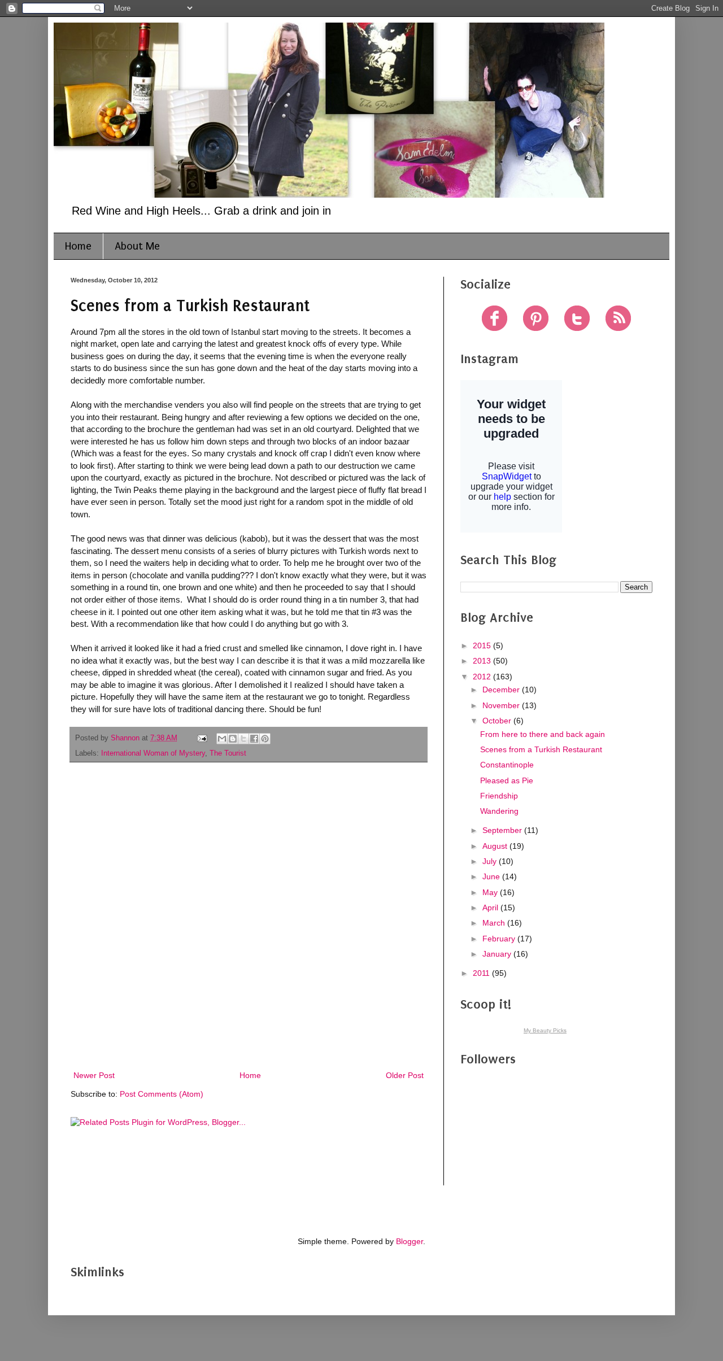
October (497, 720)
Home (78, 246)
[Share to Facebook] (254, 738)
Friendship (499, 795)
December (502, 689)
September (503, 830)
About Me (137, 246)
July (490, 861)
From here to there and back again (542, 734)
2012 (483, 676)
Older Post (405, 1075)
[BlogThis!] (232, 738)
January (497, 953)
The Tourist (228, 753)
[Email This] (222, 738)
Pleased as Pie (506, 780)
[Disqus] (248, 918)
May (491, 892)
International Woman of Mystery (153, 753)
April (491, 907)
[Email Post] (202, 738)
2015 (483, 645)
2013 (483, 660)
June (492, 876)
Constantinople (507, 764)
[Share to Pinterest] (265, 738)
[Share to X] (243, 738)
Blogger (409, 1241)
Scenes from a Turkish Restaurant (541, 749)
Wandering (499, 810)
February (499, 938)
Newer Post (94, 1075)
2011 (482, 973)
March (494, 922)
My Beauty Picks (545, 1030)
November (502, 705)
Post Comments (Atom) (161, 1093)
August (495, 845)
